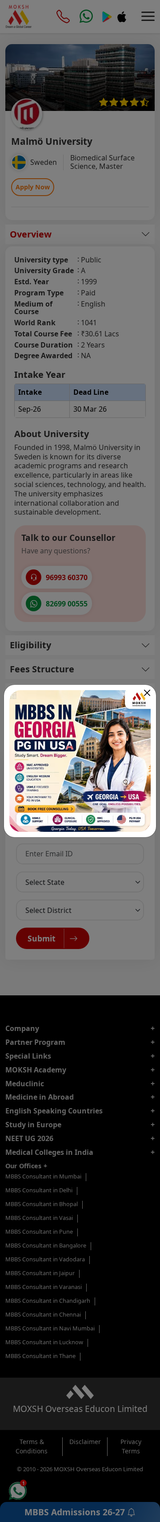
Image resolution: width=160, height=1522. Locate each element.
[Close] (147, 693)
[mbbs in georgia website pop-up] (80, 761)
